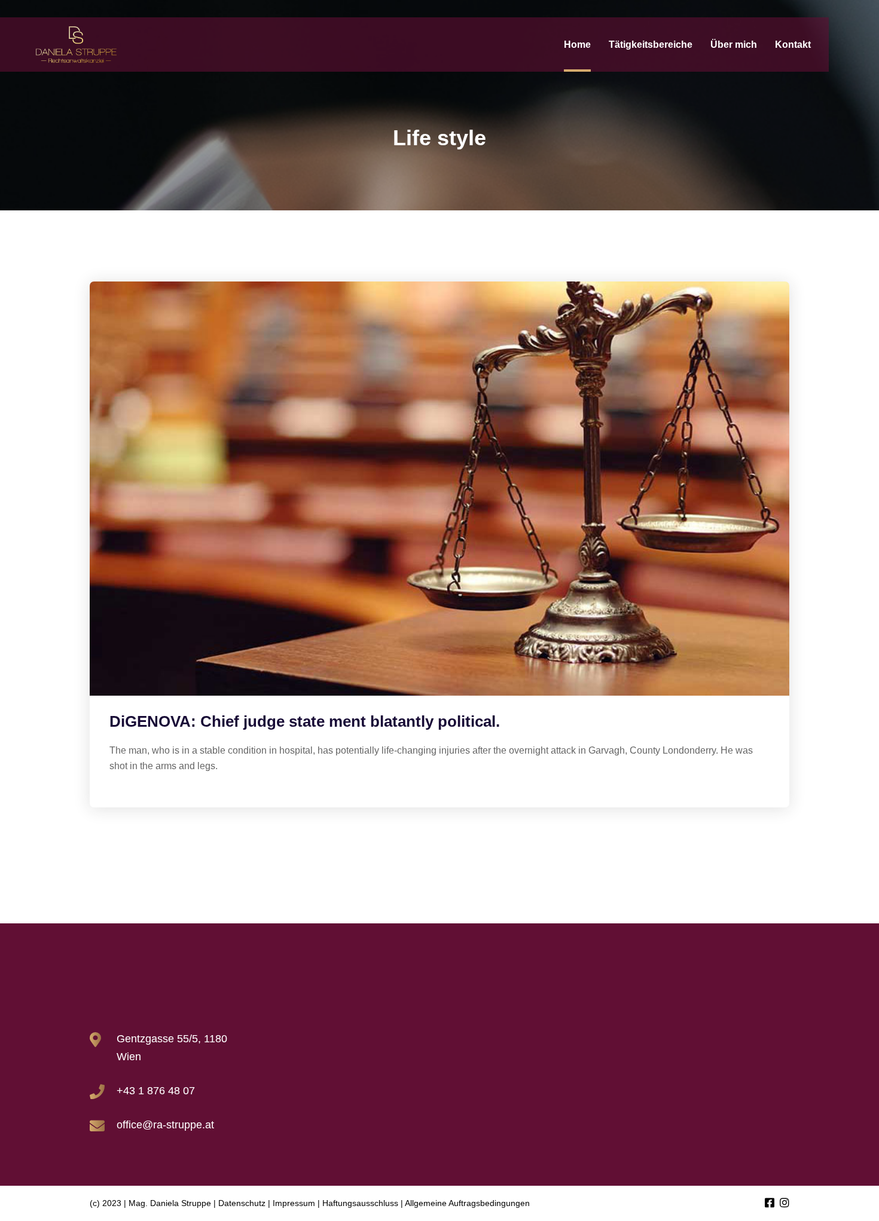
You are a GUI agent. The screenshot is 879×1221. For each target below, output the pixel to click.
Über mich (733, 44)
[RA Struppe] (76, 44)
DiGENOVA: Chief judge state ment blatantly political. (304, 721)
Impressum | (296, 1203)
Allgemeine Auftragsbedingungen (467, 1203)
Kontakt (793, 44)
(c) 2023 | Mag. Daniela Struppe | (153, 1203)
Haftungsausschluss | (362, 1203)
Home (577, 44)
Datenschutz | (244, 1203)
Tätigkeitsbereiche (650, 44)
